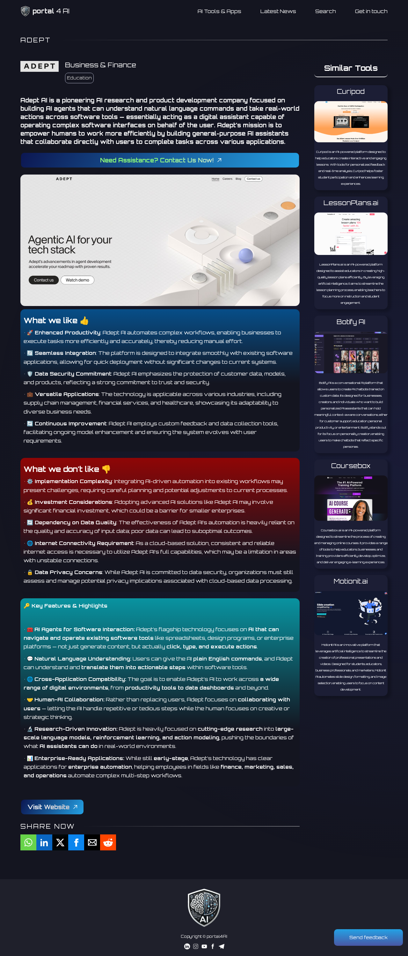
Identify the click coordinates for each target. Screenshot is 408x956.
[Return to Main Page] (204, 908)
